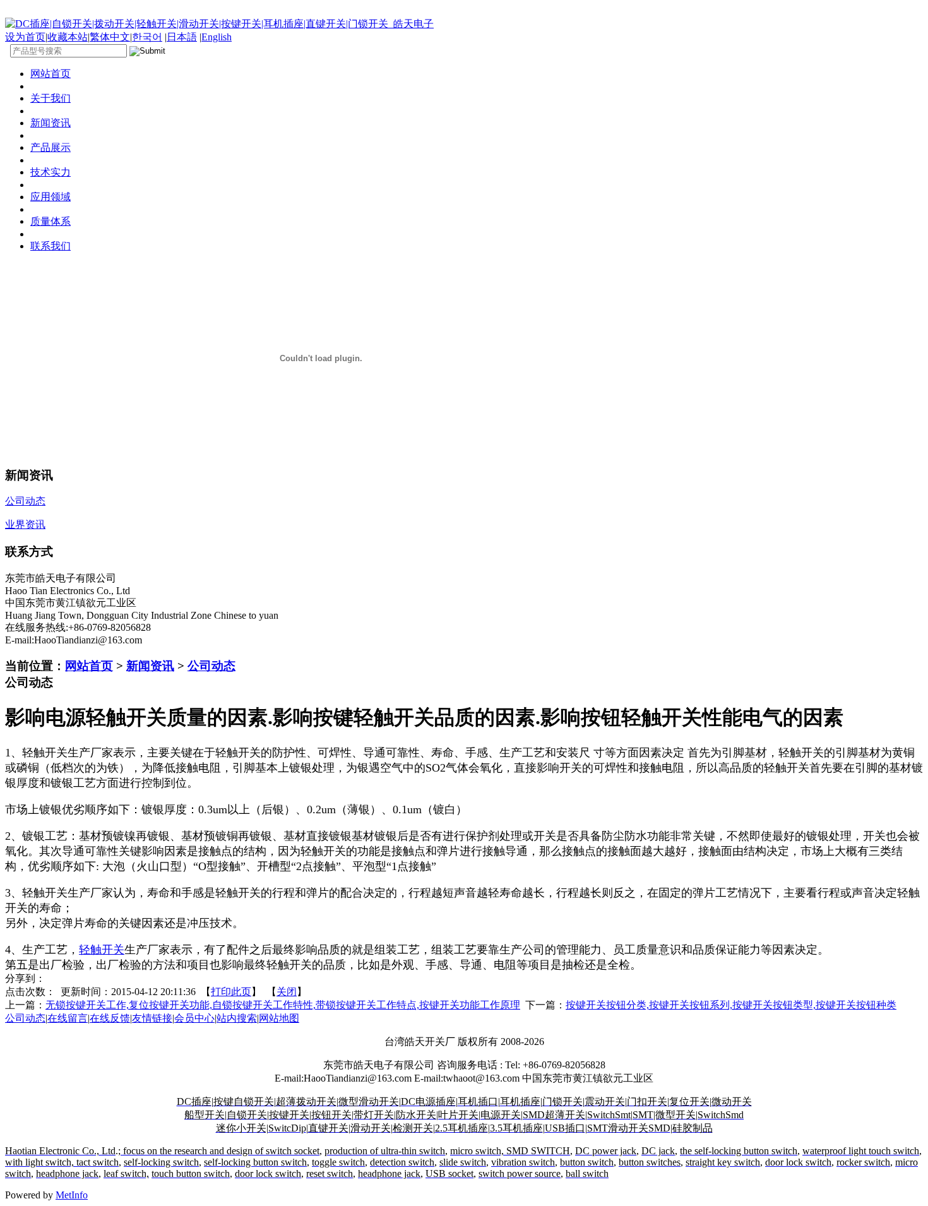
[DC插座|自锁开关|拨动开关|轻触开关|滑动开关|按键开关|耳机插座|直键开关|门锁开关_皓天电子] (219, 23)
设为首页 (25, 37)
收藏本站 (67, 37)
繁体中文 (110, 37)
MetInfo (72, 1195)
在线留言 (67, 1018)
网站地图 (279, 1018)
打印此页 (231, 991)
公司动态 (211, 665)
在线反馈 (110, 1018)
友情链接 (152, 1018)
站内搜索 (237, 1018)
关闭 (287, 991)
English (216, 37)
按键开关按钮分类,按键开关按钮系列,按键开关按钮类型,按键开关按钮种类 (731, 1005)
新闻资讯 (150, 665)
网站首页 (89, 665)
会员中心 (194, 1018)
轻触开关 (101, 949)
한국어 (147, 37)
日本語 (182, 37)
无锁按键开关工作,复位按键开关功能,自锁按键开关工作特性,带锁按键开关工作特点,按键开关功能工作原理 (282, 1005)
